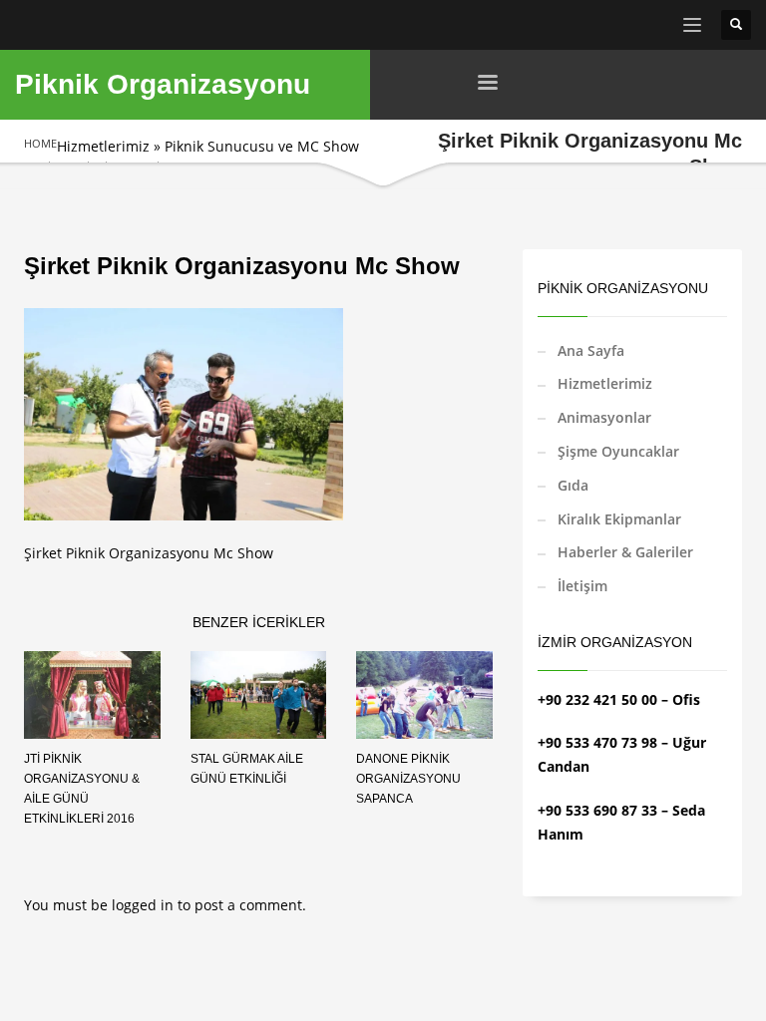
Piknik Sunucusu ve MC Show (262, 146)
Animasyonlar (604, 417)
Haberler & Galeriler (625, 551)
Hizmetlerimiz (103, 146)
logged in (145, 904)
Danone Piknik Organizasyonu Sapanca (408, 779)
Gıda (573, 485)
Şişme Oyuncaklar (618, 451)
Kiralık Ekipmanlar (619, 519)
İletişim (582, 585)
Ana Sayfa (591, 350)
